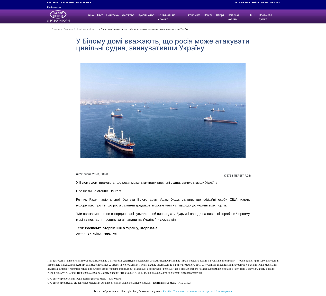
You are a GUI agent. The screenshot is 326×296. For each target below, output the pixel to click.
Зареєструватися (270, 2)
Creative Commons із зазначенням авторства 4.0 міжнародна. (197, 291)
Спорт (220, 15)
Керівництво (54, 7)
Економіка (193, 15)
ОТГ (252, 15)
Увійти (255, 2)
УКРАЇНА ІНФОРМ (102, 233)
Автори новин (242, 2)
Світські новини (233, 17)
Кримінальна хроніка (166, 17)
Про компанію (67, 2)
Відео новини (83, 2)
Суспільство (146, 15)
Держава (128, 15)
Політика (112, 15)
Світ (100, 15)
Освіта (208, 15)
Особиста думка (265, 17)
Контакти (52, 2)
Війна (90, 15)
